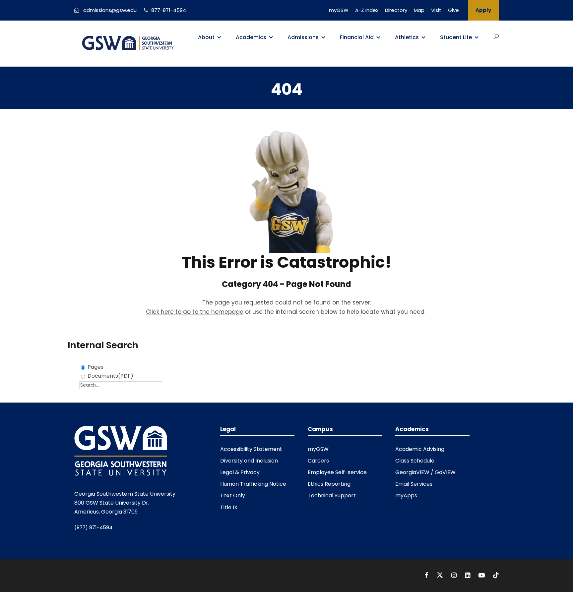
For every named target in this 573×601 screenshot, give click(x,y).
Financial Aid (357, 37)
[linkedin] (468, 575)
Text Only (232, 495)
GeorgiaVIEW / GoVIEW (425, 472)
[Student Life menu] (476, 37)
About (206, 37)
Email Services (413, 484)
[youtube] (482, 575)
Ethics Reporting (329, 484)
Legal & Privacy (240, 472)
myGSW (339, 10)
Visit (436, 10)
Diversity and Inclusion (249, 460)
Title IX (228, 507)
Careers (318, 460)
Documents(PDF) (110, 376)
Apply (483, 10)
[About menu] (219, 37)
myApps (406, 495)
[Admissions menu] (323, 37)
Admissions (303, 37)
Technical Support (332, 495)
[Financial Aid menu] (378, 37)
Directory (396, 10)
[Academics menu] (271, 37)
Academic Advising (419, 449)
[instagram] (454, 575)
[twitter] (441, 575)
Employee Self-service (337, 472)
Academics (251, 37)
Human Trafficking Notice (253, 484)
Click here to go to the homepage (194, 312)
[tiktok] (496, 575)
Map (419, 10)
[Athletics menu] (423, 37)
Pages (95, 367)
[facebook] (427, 575)
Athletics (407, 37)
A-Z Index (366, 10)
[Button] (496, 36)
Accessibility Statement (251, 449)
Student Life (456, 37)
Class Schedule (414, 460)
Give (453, 10)
